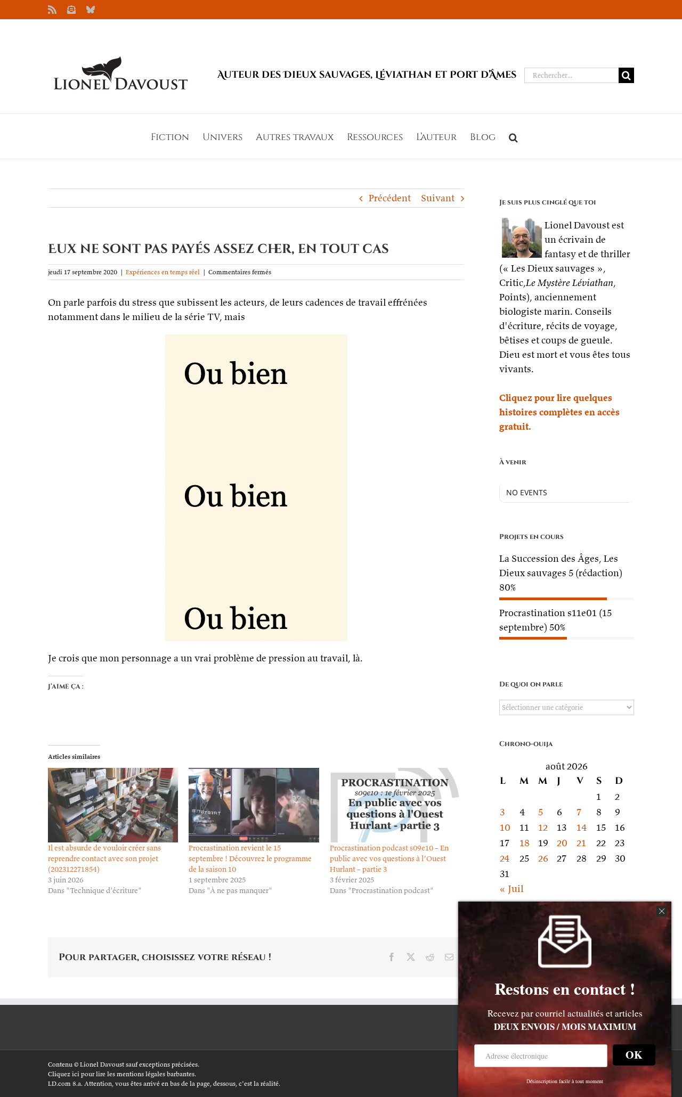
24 (505, 858)
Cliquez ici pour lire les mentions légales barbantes (121, 1074)
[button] (513, 136)
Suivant (437, 198)
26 (543, 858)
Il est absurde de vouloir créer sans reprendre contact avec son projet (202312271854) (104, 858)
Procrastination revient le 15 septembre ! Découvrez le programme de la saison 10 (250, 858)
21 (581, 843)
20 (562, 843)
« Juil (511, 888)
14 (582, 827)
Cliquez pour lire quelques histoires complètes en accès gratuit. (559, 411)
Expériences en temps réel (163, 272)
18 (524, 843)
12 (543, 827)
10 (505, 827)
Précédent (390, 198)
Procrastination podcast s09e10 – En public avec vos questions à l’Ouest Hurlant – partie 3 (389, 858)
